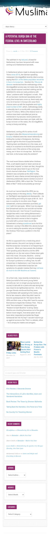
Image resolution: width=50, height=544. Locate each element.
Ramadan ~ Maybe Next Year (21, 435)
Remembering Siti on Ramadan (27, 430)
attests (28, 193)
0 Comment (34, 51)
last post (24, 59)
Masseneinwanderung (30, 134)
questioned (27, 223)
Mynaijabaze (10, 430)
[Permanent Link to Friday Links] (13, 350)
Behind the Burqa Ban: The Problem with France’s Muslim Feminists (40, 348)
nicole (15, 51)
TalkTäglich (31, 171)
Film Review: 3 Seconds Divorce (18, 388)
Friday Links (11, 353)
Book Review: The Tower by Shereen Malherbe (24, 401)
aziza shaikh (10, 446)
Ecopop (9, 136)
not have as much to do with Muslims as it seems (24, 269)
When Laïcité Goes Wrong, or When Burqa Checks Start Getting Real (26, 347)
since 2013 (15, 74)
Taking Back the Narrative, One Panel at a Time (24, 407)
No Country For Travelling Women (19, 412)
